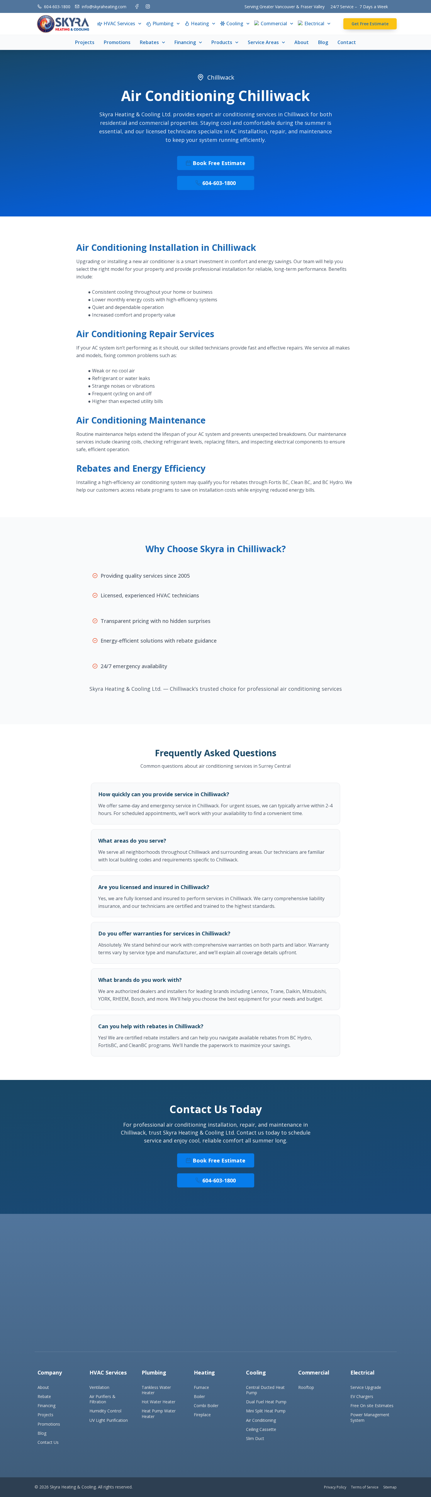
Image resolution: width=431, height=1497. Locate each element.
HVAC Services (119, 23)
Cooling (234, 23)
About (301, 42)
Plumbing (163, 23)
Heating (200, 23)
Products (221, 42)
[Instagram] (147, 6)
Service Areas (263, 42)
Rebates (149, 42)
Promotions (117, 42)
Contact (346, 42)
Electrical (314, 23)
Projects (84, 42)
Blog (323, 42)
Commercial (274, 23)
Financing (185, 42)
